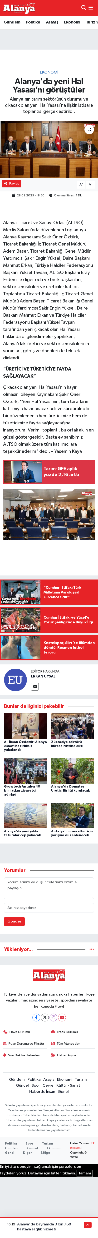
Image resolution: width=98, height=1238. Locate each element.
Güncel (22, 1086)
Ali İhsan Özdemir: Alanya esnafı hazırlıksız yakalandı (25, 746)
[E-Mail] (35, 687)
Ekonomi (72, 22)
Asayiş (52, 22)
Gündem (12, 22)
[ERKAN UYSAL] (15, 680)
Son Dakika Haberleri (24, 1055)
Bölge (45, 1153)
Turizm (81, 1080)
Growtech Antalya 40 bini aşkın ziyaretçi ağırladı (22, 790)
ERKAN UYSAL (43, 676)
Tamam (84, 1173)
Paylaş (14, 183)
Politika (33, 22)
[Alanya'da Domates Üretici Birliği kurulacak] (72, 771)
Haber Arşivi (66, 1055)
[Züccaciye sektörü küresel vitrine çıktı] (72, 726)
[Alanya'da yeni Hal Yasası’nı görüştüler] (49, 149)
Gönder (14, 921)
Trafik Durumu (67, 1032)
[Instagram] (53, 1017)
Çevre (48, 1086)
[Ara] (83, 8)
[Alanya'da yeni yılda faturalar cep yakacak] (25, 815)
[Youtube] (62, 1017)
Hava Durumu (20, 1032)
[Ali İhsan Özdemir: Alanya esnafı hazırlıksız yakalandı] (25, 726)
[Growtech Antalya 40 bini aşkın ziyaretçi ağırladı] (25, 771)
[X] (45, 1017)
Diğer (27, 1153)
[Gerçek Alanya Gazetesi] (19, 8)
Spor (36, 1086)
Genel (63, 1092)
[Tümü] (91, 949)
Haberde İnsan (42, 1092)
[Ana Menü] (90, 8)
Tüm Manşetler (68, 1043)
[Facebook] (36, 1017)
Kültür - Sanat (68, 1086)
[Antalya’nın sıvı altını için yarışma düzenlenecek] (72, 815)
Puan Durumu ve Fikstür (26, 1043)
